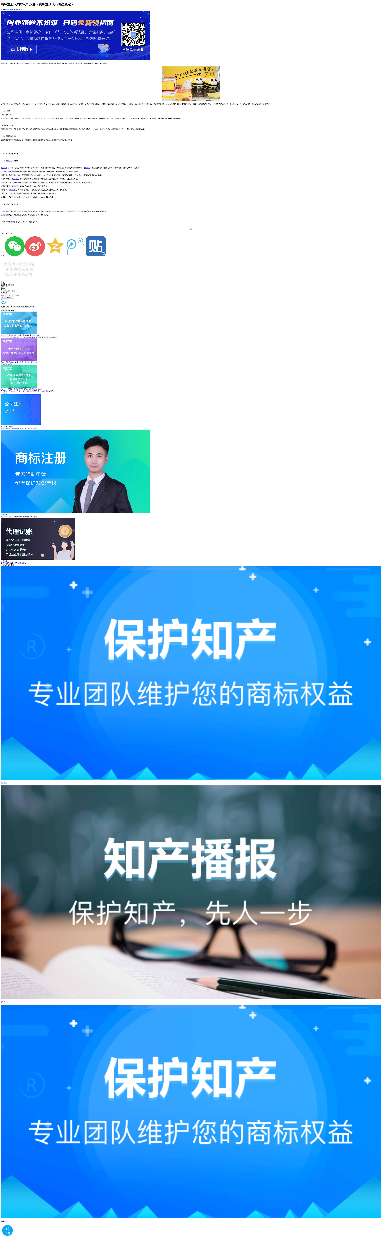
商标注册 (4, 63)
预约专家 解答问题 (7, 297)
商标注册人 (10, 233)
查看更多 (11, 310)
